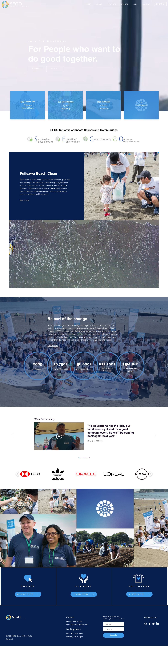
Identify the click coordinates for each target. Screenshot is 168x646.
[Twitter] (153, 623)
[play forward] (150, 473)
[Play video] (59, 437)
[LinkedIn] (157, 623)
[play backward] (17, 473)
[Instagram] (145, 623)
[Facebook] (149, 623)
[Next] (156, 435)
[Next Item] (164, 528)
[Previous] (12, 435)
